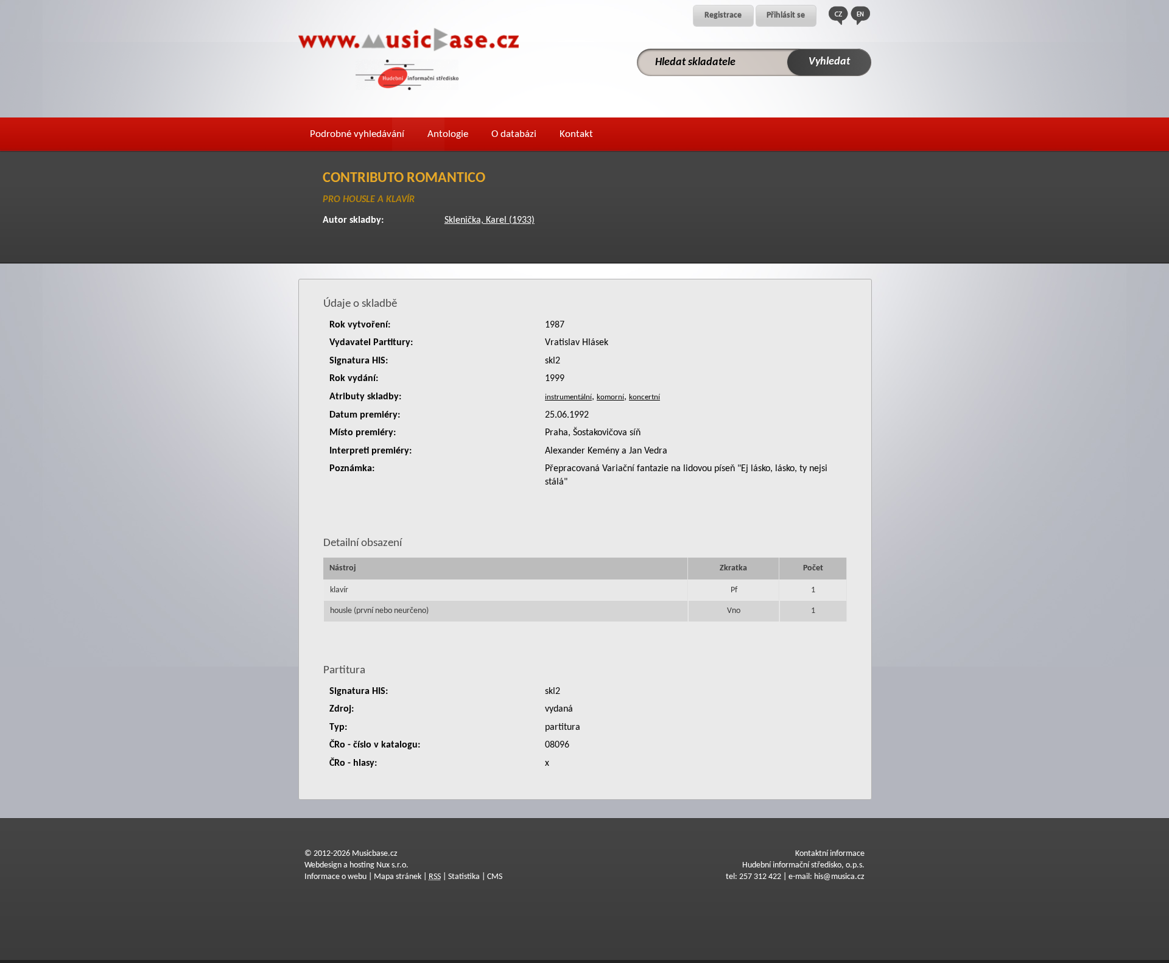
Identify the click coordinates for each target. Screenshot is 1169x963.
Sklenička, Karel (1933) (489, 220)
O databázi (513, 134)
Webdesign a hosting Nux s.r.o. (356, 865)
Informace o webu (335, 876)
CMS (494, 876)
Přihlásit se (786, 15)
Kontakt (576, 134)
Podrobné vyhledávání (357, 134)
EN (860, 15)
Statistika (464, 876)
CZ (838, 15)
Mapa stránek (397, 876)
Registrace (723, 15)
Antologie (447, 134)
